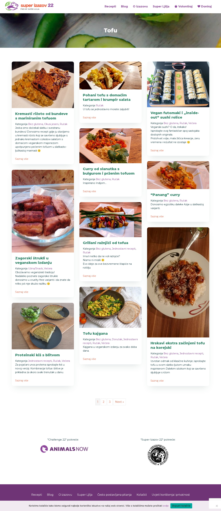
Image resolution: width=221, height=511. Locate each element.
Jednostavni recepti (124, 248)
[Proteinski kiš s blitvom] (43, 325)
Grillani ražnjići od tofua (105, 243)
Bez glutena (35, 124)
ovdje (166, 505)
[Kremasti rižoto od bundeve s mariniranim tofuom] (43, 84)
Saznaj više (21, 158)
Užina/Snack (35, 268)
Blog (124, 6)
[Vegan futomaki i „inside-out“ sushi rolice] (178, 84)
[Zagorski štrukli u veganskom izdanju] (43, 211)
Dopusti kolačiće (181, 505)
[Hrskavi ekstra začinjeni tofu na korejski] (178, 282)
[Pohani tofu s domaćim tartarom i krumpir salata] (110, 75)
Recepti (110, 6)
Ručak (63, 124)
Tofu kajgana (95, 333)
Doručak (117, 339)
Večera (192, 123)
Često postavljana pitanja (114, 494)
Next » (119, 401)
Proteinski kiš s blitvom (37, 355)
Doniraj (206, 6)
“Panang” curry (165, 195)
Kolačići (142, 494)
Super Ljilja (161, 6)
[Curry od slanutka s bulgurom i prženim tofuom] (110, 145)
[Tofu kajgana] (110, 307)
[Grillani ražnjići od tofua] (110, 219)
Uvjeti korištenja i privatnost (171, 494)
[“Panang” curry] (178, 175)
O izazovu (140, 6)
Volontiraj (185, 6)
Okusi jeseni (51, 124)
